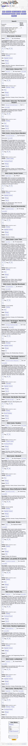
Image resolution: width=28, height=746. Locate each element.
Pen (5, 89)
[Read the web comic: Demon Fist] (12, 72)
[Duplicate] (12, 49)
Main (3, 11)
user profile (23, 71)
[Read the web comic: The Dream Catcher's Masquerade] (20, 361)
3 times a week (9, 158)
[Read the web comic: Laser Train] (12, 242)
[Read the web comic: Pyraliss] (11, 425)
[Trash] (10, 49)
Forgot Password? (13, 731)
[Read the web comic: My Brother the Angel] (16, 400)
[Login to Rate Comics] (3, 51)
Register (11, 724)
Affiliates (14, 16)
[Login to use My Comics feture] (5, 48)
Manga (6, 60)
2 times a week (9, 441)
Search (24, 11)
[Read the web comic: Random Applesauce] (15, 628)
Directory (8, 11)
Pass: (10, 728)
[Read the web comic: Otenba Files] (12, 691)
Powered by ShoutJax (13, 736)
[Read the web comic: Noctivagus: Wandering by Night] (20, 325)
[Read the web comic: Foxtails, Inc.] (12, 594)
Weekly (8, 55)
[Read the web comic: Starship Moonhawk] (15, 287)
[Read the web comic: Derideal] (11, 39)
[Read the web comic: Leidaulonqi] (12, 662)
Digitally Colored (8, 58)
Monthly (8, 343)
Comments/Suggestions (8, 13)
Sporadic (8, 383)
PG (6, 277)
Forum (18, 13)
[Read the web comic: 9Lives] (10, 525)
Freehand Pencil (8, 161)
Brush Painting (8, 413)
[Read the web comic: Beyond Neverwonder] (16, 209)
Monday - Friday (10, 87)
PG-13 (7, 63)
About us (23, 13)
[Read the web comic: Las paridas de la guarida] (17, 561)
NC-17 (7, 684)
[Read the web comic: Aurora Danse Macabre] (16, 136)
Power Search (3, 8)
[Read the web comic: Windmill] (11, 458)
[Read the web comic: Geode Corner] (13, 176)
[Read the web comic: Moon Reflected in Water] (17, 492)
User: (10, 726)
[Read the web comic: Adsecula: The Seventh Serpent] (19, 105)
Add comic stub (16, 11)
